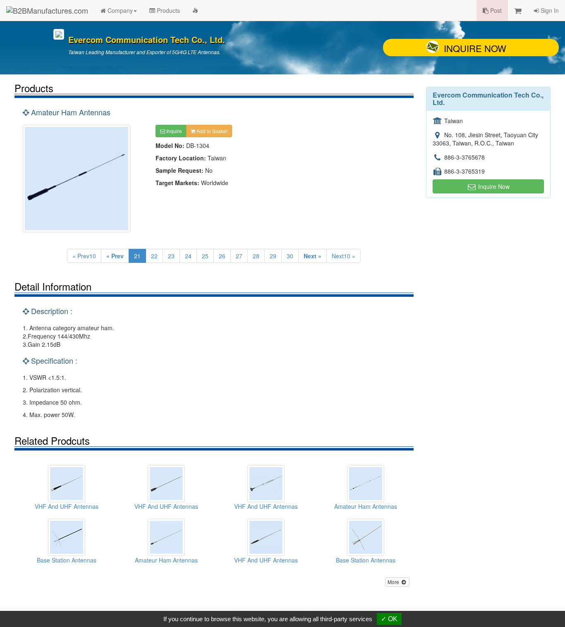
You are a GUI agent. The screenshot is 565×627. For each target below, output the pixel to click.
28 (256, 256)
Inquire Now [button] (493, 186)
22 (154, 256)
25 (205, 256)
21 (137, 256)
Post (495, 10)
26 (222, 256)
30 (290, 256)
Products (167, 10)
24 (188, 256)
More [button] (394, 581)
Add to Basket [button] (211, 130)
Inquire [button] (173, 130)
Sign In (549, 10)
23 (171, 256)
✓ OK (389, 618)
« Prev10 (84, 256)
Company (119, 10)
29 (273, 256)
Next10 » (343, 256)
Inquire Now (475, 48)
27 (239, 256)
